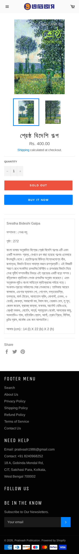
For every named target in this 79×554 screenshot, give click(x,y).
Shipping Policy (16, 408)
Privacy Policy (14, 401)
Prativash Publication (27, 540)
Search (9, 387)
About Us (11, 394)
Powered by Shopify (54, 540)
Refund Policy (14, 415)
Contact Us (12, 428)
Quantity (10, 161)
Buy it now (38, 199)
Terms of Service (16, 421)
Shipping (23, 150)
